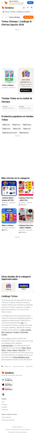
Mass (24, 348)
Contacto (4, 404)
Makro (15, 350)
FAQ (2, 402)
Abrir (30, 3)
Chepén (4, 334)
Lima (22, 330)
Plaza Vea (21, 350)
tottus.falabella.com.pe (21, 357)
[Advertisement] (17, 48)
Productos (4, 410)
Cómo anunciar (6, 417)
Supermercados (7, 345)
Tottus (9, 350)
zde (22, 323)
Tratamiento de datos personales (17, 432)
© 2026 (17, 427)
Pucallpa (16, 332)
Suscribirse (29, 17)
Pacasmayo (24, 332)
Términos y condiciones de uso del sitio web (17, 429)
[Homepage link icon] (2, 366)
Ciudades (4, 407)
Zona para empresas (8, 420)
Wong (29, 348)
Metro (3, 350)
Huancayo (8, 332)
